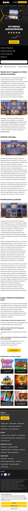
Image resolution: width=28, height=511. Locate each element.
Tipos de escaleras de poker (13, 452)
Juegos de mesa (4, 447)
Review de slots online (10, 66)
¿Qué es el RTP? (4, 426)
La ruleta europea (21, 435)
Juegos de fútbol (20, 423)
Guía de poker (3, 452)
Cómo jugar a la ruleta (5, 435)
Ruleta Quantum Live (20, 438)
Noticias (6, 5)
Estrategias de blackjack (6, 449)
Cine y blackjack (15, 449)
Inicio (2, 5)
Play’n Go (12, 122)
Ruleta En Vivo (14, 435)
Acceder (15, 2)
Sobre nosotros (4, 458)
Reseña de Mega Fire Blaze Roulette (8, 438)
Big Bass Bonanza (4, 429)
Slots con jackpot (13, 423)
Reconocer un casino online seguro (8, 461)
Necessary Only (14, 505)
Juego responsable (4, 464)
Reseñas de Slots (13, 5)
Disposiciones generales (14, 464)
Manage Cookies (14, 508)
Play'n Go (10, 48)
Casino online (10, 458)
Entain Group (18, 461)
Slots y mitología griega (14, 429)
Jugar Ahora (14, 42)
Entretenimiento (21, 5)
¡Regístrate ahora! (22, 2)
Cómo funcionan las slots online (14, 426)
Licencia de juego (4, 466)
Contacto (5, 418)
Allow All (14, 503)
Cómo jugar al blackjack (13, 447)
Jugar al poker (22, 449)
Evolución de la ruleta (5, 440)
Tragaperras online (4, 423)
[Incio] (1, 66)
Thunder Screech (5, 131)
